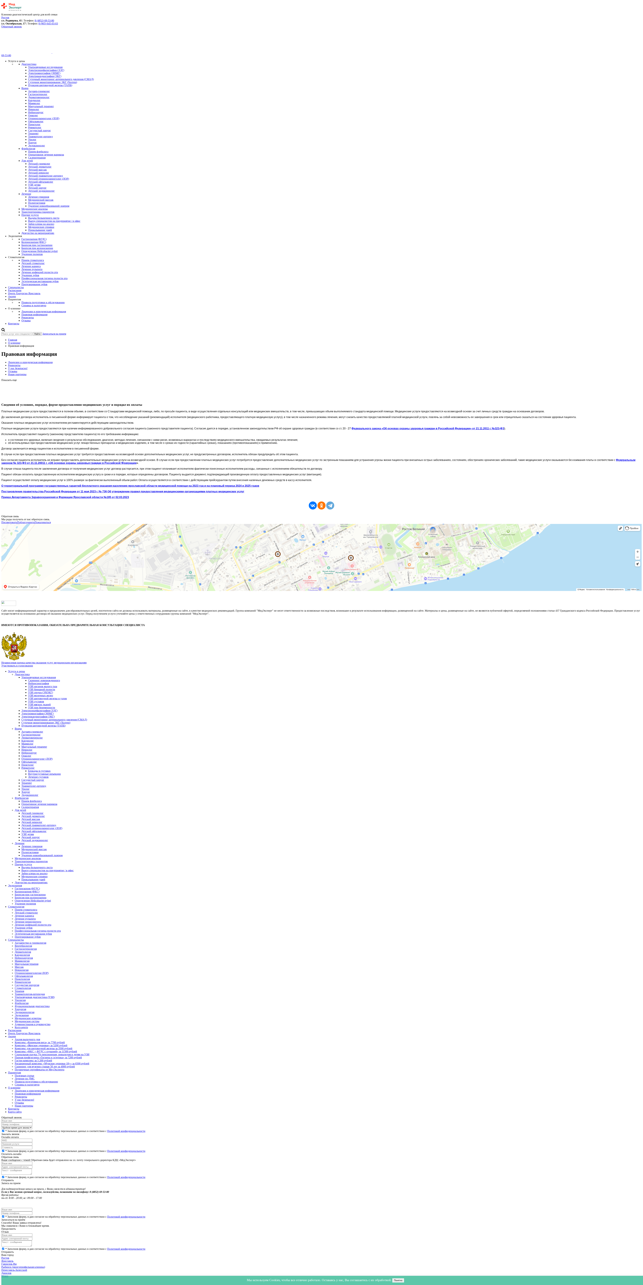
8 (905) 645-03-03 (48, 23)
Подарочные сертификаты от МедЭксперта (39, 1069)
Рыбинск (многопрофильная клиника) (23, 1267)
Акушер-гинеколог (39, 91)
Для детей (27, 160)
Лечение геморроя (38, 196)
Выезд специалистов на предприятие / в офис (54, 221)
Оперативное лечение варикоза (46, 154)
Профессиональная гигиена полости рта (44, 278)
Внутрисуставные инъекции (44, 773)
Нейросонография (38, 683)
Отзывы (26, 320)
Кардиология (22, 954)
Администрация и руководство (32, 1024)
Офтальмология (24, 976)
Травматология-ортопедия (30, 994)
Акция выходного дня (27, 1039)
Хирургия (20, 1009)
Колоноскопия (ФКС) (33, 242)
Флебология (28, 148)
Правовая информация (34, 314)
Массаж (19, 967)
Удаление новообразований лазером (48, 205)
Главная (12, 339)
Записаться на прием (54, 333)
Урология (20, 1000)
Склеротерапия (37, 157)
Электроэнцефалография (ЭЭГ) (46, 70)
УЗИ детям (34, 184)
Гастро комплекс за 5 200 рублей (33, 1060)
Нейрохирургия (24, 958)
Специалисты (16, 287)
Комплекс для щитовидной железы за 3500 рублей (43, 1048)
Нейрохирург (36, 112)
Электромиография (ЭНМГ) (44, 73)
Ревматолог (34, 127)
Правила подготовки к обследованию (43, 302)
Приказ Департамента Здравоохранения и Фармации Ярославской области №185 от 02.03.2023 (65, 497)
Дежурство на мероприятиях (37, 233)
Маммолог (34, 103)
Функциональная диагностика (32, 1006)
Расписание (14, 290)
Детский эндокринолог (41, 190)
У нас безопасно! (17, 368)
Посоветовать (9, 522)
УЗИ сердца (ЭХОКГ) (40, 692)
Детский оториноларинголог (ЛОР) (48, 178)
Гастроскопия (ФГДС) (34, 239)
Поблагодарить (25, 522)
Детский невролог (38, 172)
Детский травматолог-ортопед (45, 175)
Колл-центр (21, 1027)
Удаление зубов (30, 275)
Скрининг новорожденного (44, 680)
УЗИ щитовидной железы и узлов (47, 698)
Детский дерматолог (40, 166)
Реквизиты (27, 317)
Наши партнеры (17, 374)
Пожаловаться (42, 522)
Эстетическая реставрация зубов (40, 281)
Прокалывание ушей (40, 230)
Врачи (24, 88)
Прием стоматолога (32, 260)
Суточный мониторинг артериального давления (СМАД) (61, 79)
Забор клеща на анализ (41, 224)
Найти (37, 334)
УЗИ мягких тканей (39, 704)
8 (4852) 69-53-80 (44, 20)
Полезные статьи (24, 1075)
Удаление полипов (32, 254)
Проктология (22, 979)
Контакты (13, 323)
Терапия (19, 991)
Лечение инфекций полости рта (39, 272)
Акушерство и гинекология (30, 942)
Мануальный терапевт (41, 106)
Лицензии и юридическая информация (43, 311)
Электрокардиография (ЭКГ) (44, 76)
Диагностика (28, 64)
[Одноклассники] (321, 505)
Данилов (6, 1273)
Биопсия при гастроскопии (36, 245)
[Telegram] (330, 505)
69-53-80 (6, 55)
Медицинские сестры (27, 1021)
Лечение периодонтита (28, 921)
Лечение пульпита (31, 269)
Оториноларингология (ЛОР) (32, 973)
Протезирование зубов (34, 284)
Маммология (22, 961)
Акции (12, 296)
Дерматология (23, 951)
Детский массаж (37, 169)
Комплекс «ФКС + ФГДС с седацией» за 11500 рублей (46, 1051)
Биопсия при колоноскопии (37, 248)
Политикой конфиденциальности (126, 1131)
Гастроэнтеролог (37, 94)
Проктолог (34, 124)
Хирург (32, 142)
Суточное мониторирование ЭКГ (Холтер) (52, 82)
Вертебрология (23, 945)
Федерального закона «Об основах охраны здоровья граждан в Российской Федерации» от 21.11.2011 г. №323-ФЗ (427, 428)
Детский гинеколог (39, 163)
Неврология (21, 970)
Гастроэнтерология (26, 948)
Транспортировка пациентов (37, 212)
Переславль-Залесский (14, 1270)
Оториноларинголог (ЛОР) (43, 118)
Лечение (26, 193)
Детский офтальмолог (40, 181)
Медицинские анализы (34, 208)
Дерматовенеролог (39, 97)
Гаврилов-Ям (9, 1264)
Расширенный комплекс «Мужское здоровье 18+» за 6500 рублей (52, 1063)
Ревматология (23, 982)
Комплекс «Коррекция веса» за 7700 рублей (40, 1042)
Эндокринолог (36, 145)
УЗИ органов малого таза (42, 686)
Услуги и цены (16, 671)
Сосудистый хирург (39, 130)
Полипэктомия (36, 202)
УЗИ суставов (36, 701)
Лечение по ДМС (25, 1078)
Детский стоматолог (33, 263)
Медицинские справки (41, 227)
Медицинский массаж (40, 199)
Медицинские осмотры (28, 1018)
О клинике (14, 342)
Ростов (5, 1258)
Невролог (33, 109)
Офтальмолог (36, 121)
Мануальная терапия (26, 964)
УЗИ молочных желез (40, 695)
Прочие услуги (30, 215)
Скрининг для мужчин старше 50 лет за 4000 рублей (45, 1066)
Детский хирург (37, 187)
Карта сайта (15, 1111)
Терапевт (33, 133)
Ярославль (7, 1261)
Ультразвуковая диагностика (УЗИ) (35, 997)
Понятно (398, 1280)
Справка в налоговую (33, 305)
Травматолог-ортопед (40, 136)
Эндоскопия (15, 885)
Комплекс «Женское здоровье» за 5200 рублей (41, 1045)
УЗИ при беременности (41, 707)
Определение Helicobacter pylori (39, 251)
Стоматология (16, 906)
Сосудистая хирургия (27, 985)
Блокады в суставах (39, 770)
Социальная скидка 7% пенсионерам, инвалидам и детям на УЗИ (52, 1054)
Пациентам (14, 1072)
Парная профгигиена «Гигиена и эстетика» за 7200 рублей (48, 1057)
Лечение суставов (38, 776)
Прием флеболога (38, 151)
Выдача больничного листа (43, 218)
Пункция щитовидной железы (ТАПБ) (50, 85)
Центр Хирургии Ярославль (24, 293)
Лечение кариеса (31, 266)
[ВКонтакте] (313, 505)
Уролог (32, 139)
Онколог (33, 115)
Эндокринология (24, 1012)
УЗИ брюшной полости (41, 689)
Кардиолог (34, 100)
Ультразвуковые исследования (45, 67)
